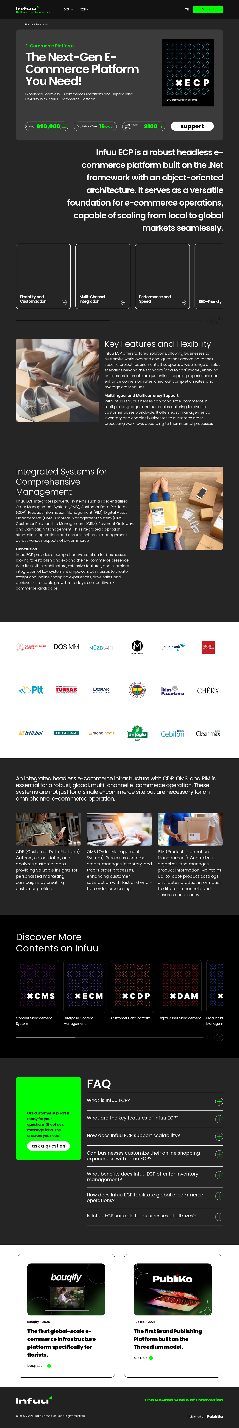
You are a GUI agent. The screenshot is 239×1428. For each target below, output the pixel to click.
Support (208, 9)
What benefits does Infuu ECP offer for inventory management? (142, 1177)
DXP (67, 9)
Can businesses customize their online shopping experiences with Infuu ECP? (143, 1156)
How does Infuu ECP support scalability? (133, 1135)
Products (42, 24)
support (192, 126)
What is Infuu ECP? (108, 1100)
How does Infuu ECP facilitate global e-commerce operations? (145, 1198)
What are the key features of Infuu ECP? (133, 1118)
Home (29, 24)
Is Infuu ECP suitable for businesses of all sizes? (141, 1216)
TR (187, 9)
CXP (83, 9)
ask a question (48, 1146)
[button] (219, 320)
